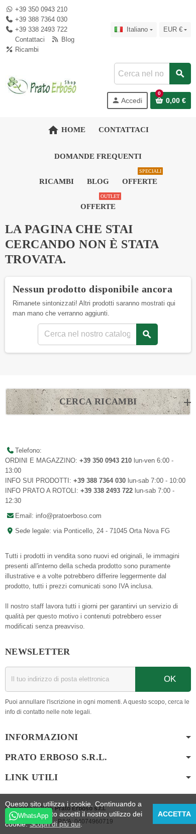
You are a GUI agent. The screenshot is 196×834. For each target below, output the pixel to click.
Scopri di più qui (55, 824)
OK (168, 679)
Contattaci (29, 39)
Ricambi (26, 49)
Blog (66, 39)
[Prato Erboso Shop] (42, 85)
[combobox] (152, 73)
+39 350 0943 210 (41, 9)
